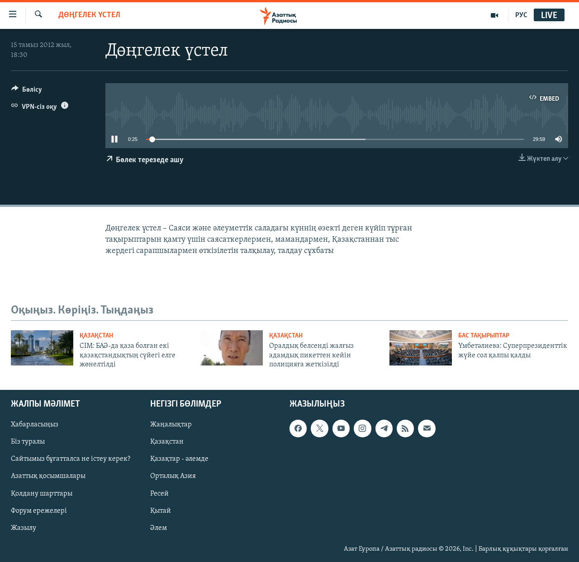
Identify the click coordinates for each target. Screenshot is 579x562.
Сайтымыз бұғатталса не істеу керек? (70, 459)
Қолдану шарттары (41, 493)
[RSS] (405, 428)
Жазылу (23, 528)
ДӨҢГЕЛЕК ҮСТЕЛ (89, 15)
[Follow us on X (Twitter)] (319, 428)
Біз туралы (28, 442)
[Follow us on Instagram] (362, 428)
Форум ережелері (39, 511)
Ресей (159, 493)
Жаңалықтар (171, 425)
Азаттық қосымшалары (48, 476)
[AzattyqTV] (494, 15)
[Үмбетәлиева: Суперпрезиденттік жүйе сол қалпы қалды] (420, 347)
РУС (521, 15)
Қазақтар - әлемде (179, 459)
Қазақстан (167, 442)
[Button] (26, 91)
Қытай (160, 511)
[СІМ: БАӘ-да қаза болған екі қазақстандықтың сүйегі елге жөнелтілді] (42, 347)
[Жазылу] (426, 428)
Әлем (158, 528)
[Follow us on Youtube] (341, 428)
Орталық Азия (173, 476)
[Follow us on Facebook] (298, 428)
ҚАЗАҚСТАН (96, 336)
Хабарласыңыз (34, 425)
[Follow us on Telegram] (384, 428)
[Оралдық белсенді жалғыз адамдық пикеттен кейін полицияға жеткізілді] (231, 347)
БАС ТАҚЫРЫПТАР (483, 336)
